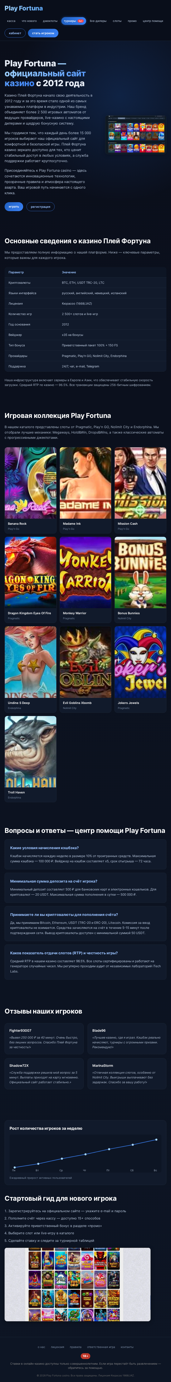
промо (132, 21)
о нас (41, 1347)
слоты (117, 21)
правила (76, 1347)
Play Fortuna (24, 8)
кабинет (15, 33)
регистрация (40, 206)
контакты (127, 1347)
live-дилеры (98, 21)
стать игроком (43, 33)
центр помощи (153, 21)
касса (11, 21)
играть (14, 206)
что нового (29, 21)
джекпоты (50, 21)
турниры (73, 21)
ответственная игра (101, 1347)
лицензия (57, 1347)
